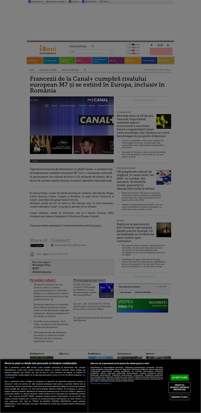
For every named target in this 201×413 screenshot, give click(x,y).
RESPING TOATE (180, 397)
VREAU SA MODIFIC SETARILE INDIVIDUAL (179, 387)
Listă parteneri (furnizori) (100, 383)
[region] (100, 386)
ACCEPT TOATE (179, 377)
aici (6, 396)
